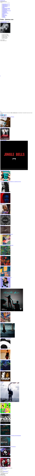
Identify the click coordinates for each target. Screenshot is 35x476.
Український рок (4, 6)
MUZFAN (2, 467)
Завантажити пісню (3, 22)
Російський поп (4, 15)
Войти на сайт (3, 474)
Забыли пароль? (5, 471)
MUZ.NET (2, 0)
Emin (8, 21)
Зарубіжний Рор (4, 9)
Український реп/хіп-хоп (6, 5)
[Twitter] (3, 115)
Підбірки (3, 16)
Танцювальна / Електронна (6, 10)
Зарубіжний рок (4, 12)
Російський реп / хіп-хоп (6, 8)
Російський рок (4, 11)
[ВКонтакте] (0, 115)
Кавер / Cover (4, 14)
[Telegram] (6, 115)
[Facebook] (2, 115)
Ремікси (3, 7)
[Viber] (4, 115)
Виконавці (3, 17)
